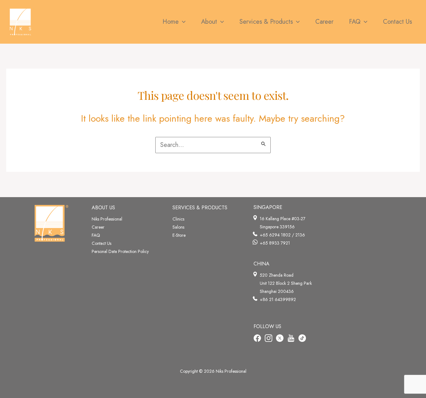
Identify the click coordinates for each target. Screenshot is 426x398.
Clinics (178, 219)
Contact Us (101, 243)
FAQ (96, 235)
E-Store (179, 235)
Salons (178, 227)
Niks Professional (107, 219)
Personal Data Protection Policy (120, 251)
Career (98, 227)
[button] (182, 22)
